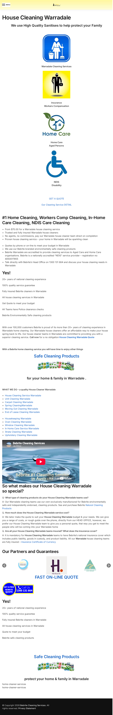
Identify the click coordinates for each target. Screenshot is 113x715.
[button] (4, 565)
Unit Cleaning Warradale (17, 398)
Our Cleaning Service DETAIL (56, 204)
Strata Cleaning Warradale (18, 431)
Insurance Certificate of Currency (38, 542)
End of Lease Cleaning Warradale (22, 412)
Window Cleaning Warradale (20, 425)
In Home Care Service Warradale (22, 428)
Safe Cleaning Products (56, 355)
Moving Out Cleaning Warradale (21, 408)
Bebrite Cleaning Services (33, 705)
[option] (27, 565)
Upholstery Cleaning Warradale (21, 435)
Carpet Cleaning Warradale (19, 402)
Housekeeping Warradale (18, 418)
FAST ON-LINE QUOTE (56, 577)
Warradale (26, 405)
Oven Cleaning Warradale (18, 421)
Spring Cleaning (13, 405)
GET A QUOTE (56, 198)
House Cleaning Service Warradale (23, 395)
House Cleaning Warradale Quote (76, 337)
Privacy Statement (27, 708)
